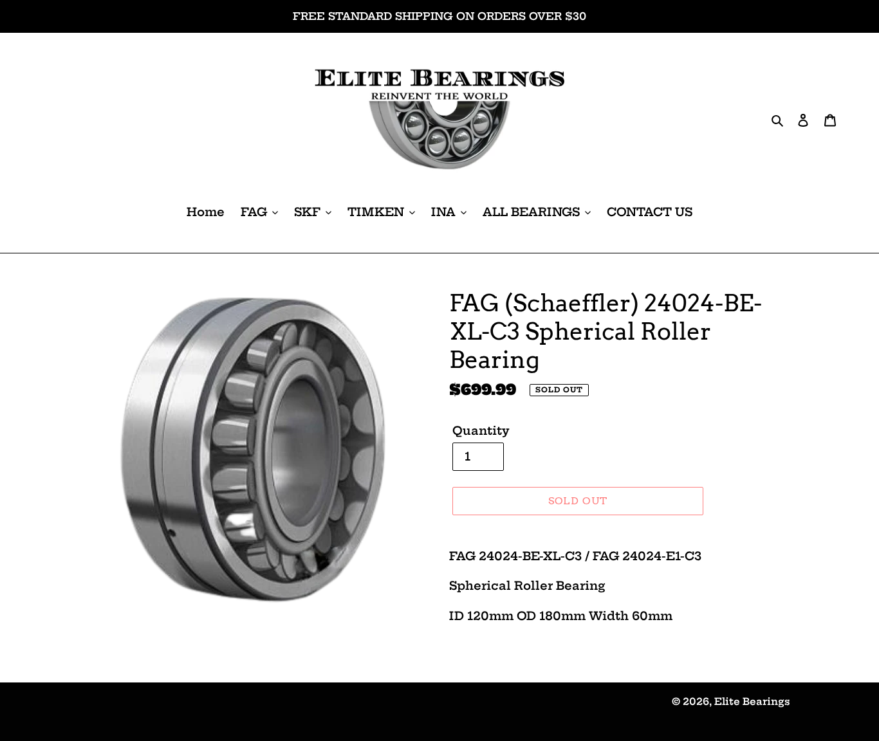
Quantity (481, 430)
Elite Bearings (752, 701)
